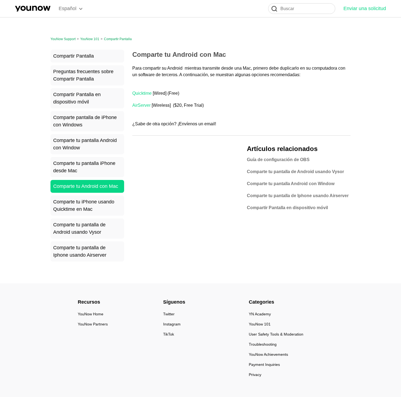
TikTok (168, 334)
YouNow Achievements (268, 354)
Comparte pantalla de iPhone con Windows (85, 121)
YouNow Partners (93, 324)
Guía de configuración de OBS (278, 159)
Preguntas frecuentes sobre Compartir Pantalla (83, 75)
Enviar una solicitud (364, 8)
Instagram (172, 324)
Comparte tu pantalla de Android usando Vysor (79, 228)
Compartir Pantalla (118, 39)
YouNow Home (90, 314)
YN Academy (260, 314)
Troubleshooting (263, 344)
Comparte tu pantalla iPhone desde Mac (84, 167)
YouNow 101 (89, 39)
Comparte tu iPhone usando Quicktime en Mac (83, 205)
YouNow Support (63, 39)
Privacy (255, 374)
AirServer (141, 105)
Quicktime (142, 93)
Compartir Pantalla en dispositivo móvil (77, 98)
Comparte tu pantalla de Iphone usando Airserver (79, 251)
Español (67, 8)
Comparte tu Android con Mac (85, 186)
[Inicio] (32, 8)
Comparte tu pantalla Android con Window (85, 144)
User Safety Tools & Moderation (276, 334)
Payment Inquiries (264, 364)
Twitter (169, 314)
